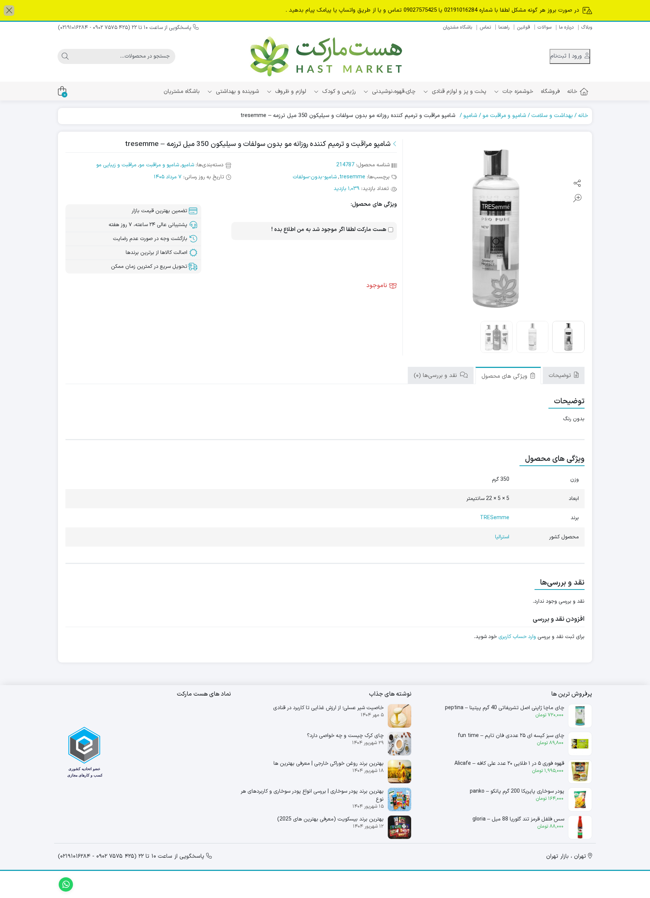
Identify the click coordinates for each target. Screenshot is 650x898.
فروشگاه (550, 91)
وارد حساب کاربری (517, 637)
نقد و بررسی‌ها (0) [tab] (436, 375)
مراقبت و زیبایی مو (116, 165)
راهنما (503, 27)
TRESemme (494, 518)
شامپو (470, 115)
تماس (485, 27)
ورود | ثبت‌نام (567, 56)
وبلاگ (586, 27)
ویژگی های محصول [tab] (505, 376)
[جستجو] (65, 56)
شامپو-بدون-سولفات (315, 177)
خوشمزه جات (517, 91)
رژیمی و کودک (338, 91)
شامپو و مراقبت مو (504, 115)
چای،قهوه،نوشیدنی (393, 91)
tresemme (352, 177)
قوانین (523, 27)
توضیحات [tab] (561, 375)
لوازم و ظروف (289, 91)
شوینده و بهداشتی (236, 91)
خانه (572, 91)
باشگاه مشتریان (457, 27)
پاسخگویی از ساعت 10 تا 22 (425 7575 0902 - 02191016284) (125, 28)
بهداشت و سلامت (552, 115)
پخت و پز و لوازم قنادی (458, 91)
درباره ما (566, 27)
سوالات (544, 27)
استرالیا (502, 537)
